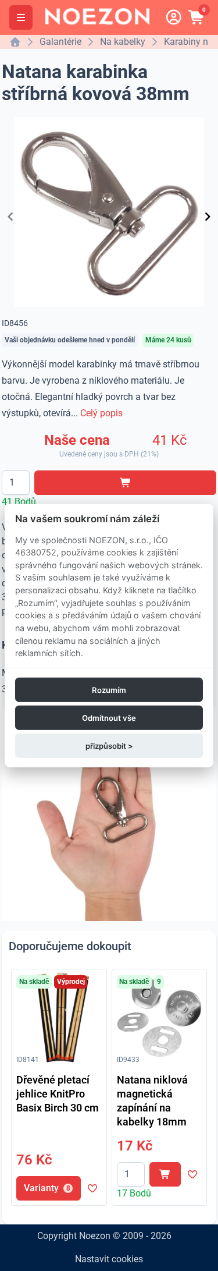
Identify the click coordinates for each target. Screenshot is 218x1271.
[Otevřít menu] (21, 17)
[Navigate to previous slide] (10, 216)
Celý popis (101, 413)
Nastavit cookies (109, 1259)
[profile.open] (173, 17)
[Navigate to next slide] (207, 216)
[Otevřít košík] (197, 17)
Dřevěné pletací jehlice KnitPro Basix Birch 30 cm (57, 1094)
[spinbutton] (16, 482)
